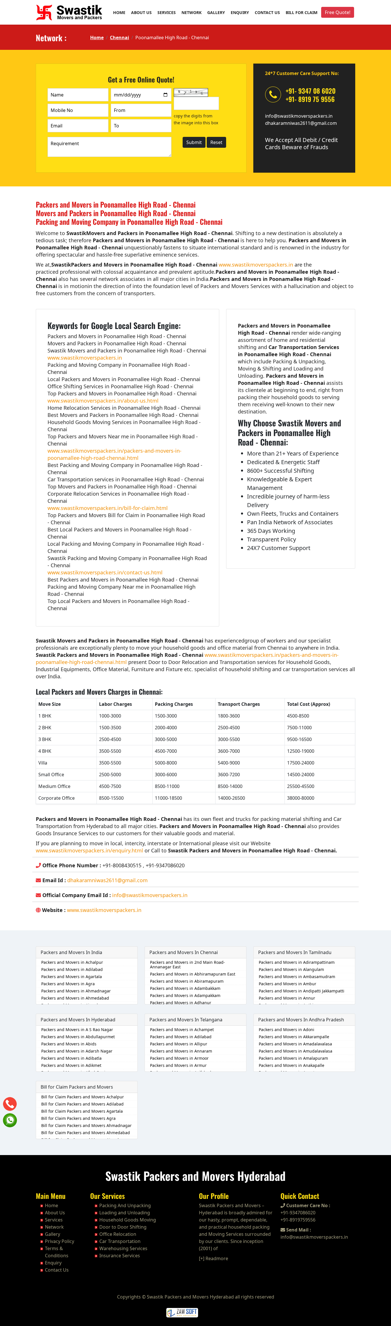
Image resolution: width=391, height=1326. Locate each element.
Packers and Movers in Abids (68, 1044)
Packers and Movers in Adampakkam (185, 995)
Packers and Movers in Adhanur (180, 1002)
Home (119, 12)
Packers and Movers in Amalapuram (293, 1058)
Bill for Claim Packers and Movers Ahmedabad (85, 1132)
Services (166, 12)
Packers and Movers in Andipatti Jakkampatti (301, 991)
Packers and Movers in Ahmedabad (75, 998)
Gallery (216, 12)
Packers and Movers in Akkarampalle (294, 1036)
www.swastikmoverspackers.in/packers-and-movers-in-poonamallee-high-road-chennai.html (114, 454)
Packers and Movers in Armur (178, 1065)
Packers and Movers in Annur (287, 998)
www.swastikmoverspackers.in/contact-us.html (105, 572)
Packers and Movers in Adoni (286, 1029)
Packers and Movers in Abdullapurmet (78, 1036)
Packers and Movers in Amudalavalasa (295, 1051)
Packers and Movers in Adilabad (72, 969)
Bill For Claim (301, 12)
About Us (141, 12)
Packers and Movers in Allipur (178, 1044)
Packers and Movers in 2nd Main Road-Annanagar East (187, 964)
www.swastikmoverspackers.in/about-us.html (103, 400)
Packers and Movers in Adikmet (71, 1065)
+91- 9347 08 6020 (310, 91)
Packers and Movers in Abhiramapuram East (192, 974)
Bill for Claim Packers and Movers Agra (78, 1118)
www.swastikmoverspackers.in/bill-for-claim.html (108, 508)
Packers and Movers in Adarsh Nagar (76, 1051)
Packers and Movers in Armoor (179, 1058)
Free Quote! (337, 12)
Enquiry (240, 12)
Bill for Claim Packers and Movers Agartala (82, 1111)
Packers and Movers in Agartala (71, 976)
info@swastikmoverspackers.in (299, 116)
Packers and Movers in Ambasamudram (297, 976)
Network (191, 12)
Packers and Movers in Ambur (287, 983)
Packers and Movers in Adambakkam (185, 988)
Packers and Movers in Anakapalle (291, 1065)
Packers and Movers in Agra (68, 983)
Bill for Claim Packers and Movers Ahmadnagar (86, 1125)
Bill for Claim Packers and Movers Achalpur (82, 1097)
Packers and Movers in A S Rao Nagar (77, 1029)
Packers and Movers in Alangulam (291, 969)
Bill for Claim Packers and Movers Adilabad (82, 1104)
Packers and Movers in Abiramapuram (187, 981)
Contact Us (267, 12)
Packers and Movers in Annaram (181, 1051)
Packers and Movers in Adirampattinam (297, 962)
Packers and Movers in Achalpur (72, 962)
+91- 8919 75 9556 (310, 99)
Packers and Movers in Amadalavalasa (295, 1044)
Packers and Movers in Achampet (182, 1029)
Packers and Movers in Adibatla (71, 1058)
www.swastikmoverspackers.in (256, 264)
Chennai (119, 37)
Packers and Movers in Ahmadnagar (76, 991)
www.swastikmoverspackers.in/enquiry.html (89, 850)
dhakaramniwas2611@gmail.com (301, 123)
